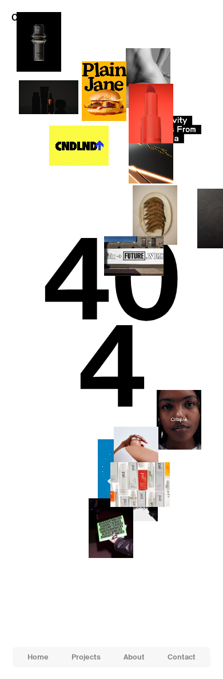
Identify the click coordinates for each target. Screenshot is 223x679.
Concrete (31, 17)
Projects (86, 656)
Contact (182, 656)
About (134, 656)
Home (38, 656)
